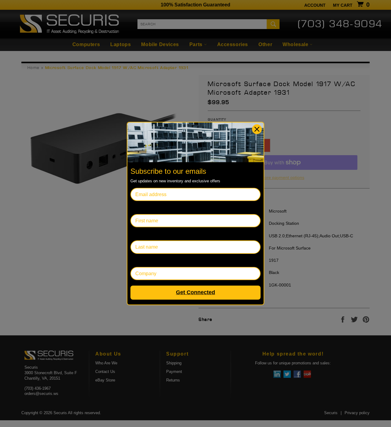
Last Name (142, 233)
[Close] (257, 129)
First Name (142, 207)
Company (141, 260)
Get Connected (195, 292)
